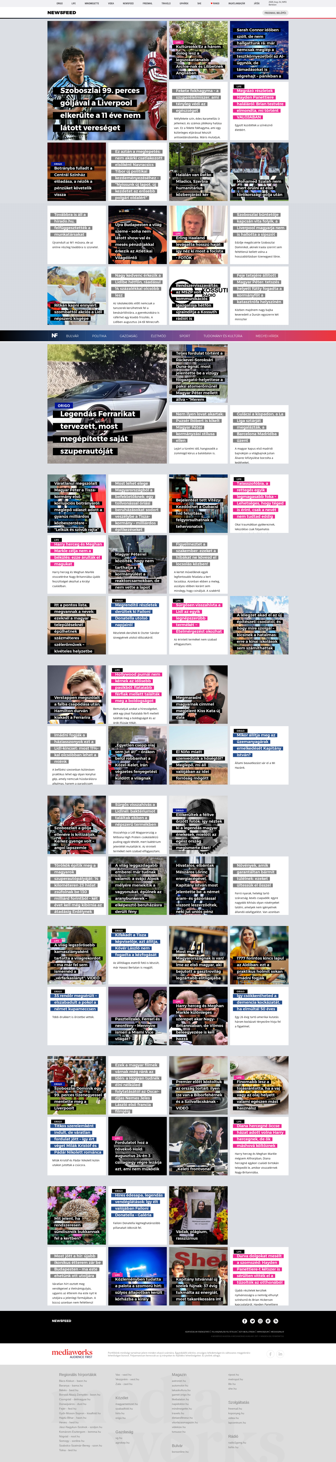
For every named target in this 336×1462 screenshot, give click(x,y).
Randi (216, 3)
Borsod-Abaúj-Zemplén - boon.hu (79, 1394)
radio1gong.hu (237, 1442)
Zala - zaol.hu (124, 1383)
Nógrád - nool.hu (69, 1436)
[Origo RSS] (275, 1321)
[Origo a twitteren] (252, 1321)
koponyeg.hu (236, 1413)
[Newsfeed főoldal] (61, 1321)
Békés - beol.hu (68, 1390)
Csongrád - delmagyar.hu (74, 1399)
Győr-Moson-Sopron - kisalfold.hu (80, 1413)
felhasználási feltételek (224, 1332)
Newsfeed (128, 3)
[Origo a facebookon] (244, 1321)
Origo (60, 3)
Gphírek (184, 3)
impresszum (263, 1332)
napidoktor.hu (180, 1403)
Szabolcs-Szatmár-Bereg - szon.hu (80, 1445)
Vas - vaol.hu (123, 1374)
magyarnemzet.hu (127, 1403)
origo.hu (121, 1417)
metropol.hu (235, 1379)
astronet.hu (179, 1380)
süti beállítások (247, 1332)
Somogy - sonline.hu (71, 1440)
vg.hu (119, 1437)
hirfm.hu (233, 1447)
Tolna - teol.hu (68, 1450)
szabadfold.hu (124, 1408)
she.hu (232, 1388)
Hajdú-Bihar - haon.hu (72, 1417)
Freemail (147, 3)
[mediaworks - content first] (72, 1354)
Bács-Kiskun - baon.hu (73, 1380)
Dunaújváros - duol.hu (72, 1403)
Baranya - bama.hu (71, 1385)
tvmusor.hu (179, 1431)
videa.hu (233, 1417)
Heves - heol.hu (69, 1422)
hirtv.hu (120, 1413)
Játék (257, 3)
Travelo (166, 3)
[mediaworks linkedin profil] (280, 1354)
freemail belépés (275, 13)
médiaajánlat (277, 1332)
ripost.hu (233, 1374)
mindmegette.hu (182, 1408)
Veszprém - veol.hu (127, 1379)
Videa (111, 3)
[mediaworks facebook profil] (270, 1354)
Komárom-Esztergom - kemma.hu (80, 1431)
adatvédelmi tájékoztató (197, 1332)
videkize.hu (179, 1427)
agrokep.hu (123, 1442)
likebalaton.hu (180, 1399)
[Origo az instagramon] (260, 1321)
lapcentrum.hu (237, 1422)
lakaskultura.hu (181, 1390)
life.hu (232, 1383)
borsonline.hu (180, 1451)
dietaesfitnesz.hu (182, 1417)
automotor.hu (180, 1385)
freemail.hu (235, 1408)
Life (74, 3)
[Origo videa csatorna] (268, 1321)
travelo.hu (178, 1413)
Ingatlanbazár (236, 3)
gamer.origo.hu (181, 1394)
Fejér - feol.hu (67, 1408)
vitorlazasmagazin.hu (185, 1422)
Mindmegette (92, 3)
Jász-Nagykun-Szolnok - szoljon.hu (80, 1427)
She (199, 3)
